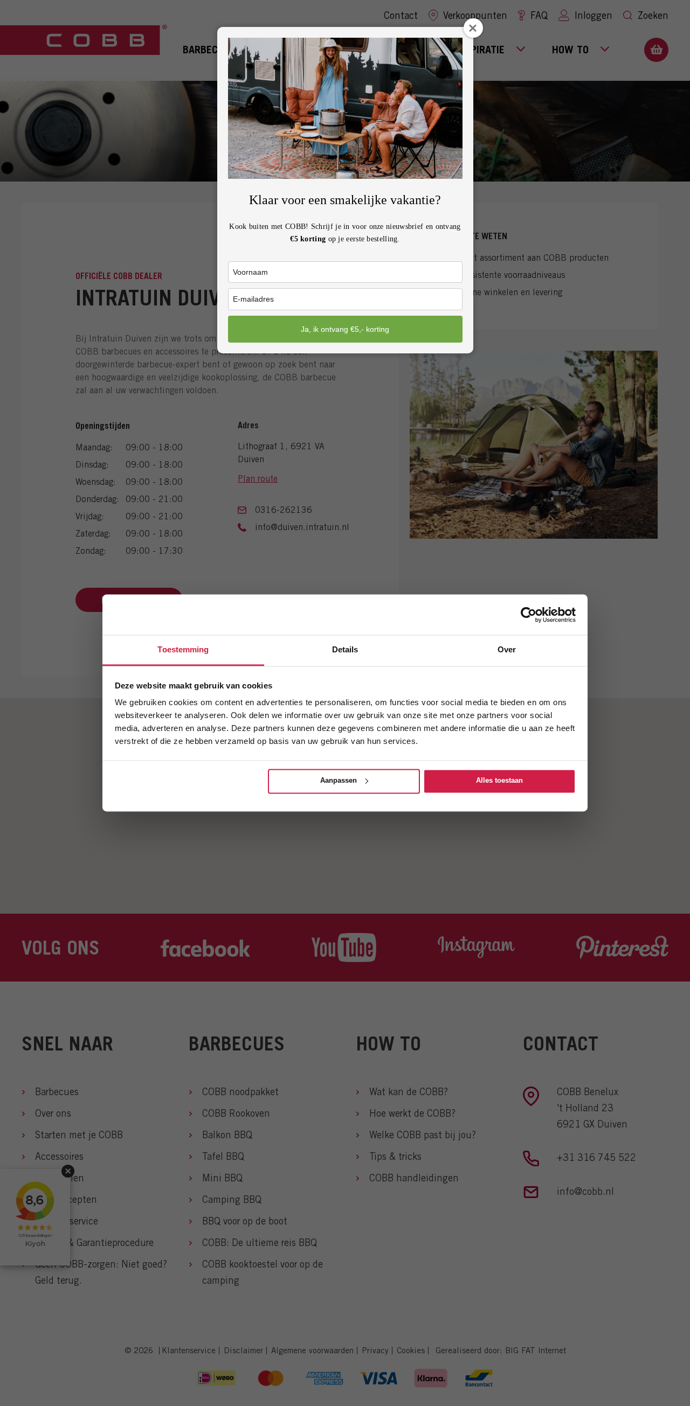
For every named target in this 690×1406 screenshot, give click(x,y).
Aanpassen (338, 780)
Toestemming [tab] (183, 649)
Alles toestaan (499, 780)
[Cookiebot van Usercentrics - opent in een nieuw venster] (528, 615)
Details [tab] (345, 649)
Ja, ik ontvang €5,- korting (345, 329)
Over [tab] (507, 649)
